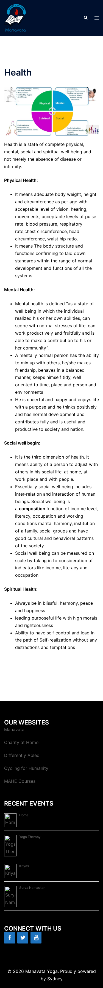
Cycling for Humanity (26, 768)
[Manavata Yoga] (15, 17)
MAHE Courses (19, 781)
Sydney (55, 978)
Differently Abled (22, 755)
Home (23, 815)
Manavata (14, 729)
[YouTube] (35, 937)
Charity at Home (21, 742)
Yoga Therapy (30, 837)
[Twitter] (22, 937)
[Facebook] (9, 937)
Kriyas (24, 866)
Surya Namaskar (32, 888)
